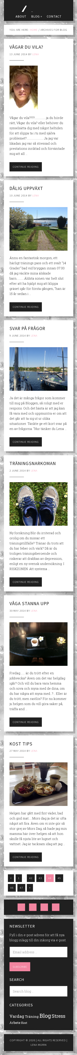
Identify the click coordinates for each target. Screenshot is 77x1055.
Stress (58, 1016)
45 (59, 878)
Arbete (14, 1023)
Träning (32, 1016)
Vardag (16, 1016)
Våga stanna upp (29, 603)
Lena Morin (38, 6)
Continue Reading (26, 166)
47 (21, 887)
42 (30, 878)
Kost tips (20, 744)
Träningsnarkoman (32, 463)
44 (49, 878)
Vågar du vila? (26, 47)
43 (40, 878)
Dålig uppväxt (26, 188)
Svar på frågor (27, 328)
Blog (45, 1015)
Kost (24, 1023)
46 (11, 887)
